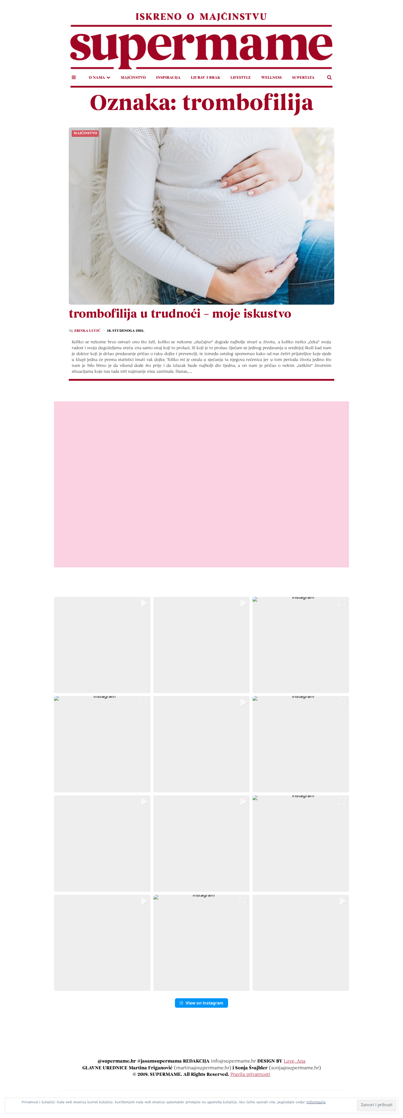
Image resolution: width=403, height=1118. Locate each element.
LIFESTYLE (240, 78)
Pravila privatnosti (250, 1074)
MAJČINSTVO (133, 78)
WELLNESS (271, 78)
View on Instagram (204, 1002)
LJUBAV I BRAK (205, 78)
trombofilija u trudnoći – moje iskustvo (180, 315)
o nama (97, 78)
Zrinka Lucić (87, 331)
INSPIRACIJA (168, 78)
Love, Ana (294, 1061)
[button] (102, 645)
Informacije (316, 1102)
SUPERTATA (303, 78)
